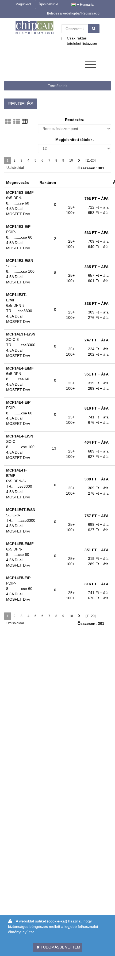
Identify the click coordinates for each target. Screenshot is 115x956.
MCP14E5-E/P (18, 578)
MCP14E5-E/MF (20, 544)
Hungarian (87, 4)
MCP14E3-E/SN (19, 260)
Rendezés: (74, 120)
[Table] (25, 121)
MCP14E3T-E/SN (20, 334)
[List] (17, 121)
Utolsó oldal (15, 168)
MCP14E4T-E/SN (20, 510)
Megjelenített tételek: (74, 139)
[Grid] (7, 121)
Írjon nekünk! (48, 4)
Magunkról (23, 4)
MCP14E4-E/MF (20, 368)
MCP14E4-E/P (18, 402)
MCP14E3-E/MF (20, 192)
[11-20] (90, 160)
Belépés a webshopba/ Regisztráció (73, 13)
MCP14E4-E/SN (19, 436)
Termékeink (57, 85)
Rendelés (20, 103)
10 (71, 160)
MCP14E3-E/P (18, 226)
